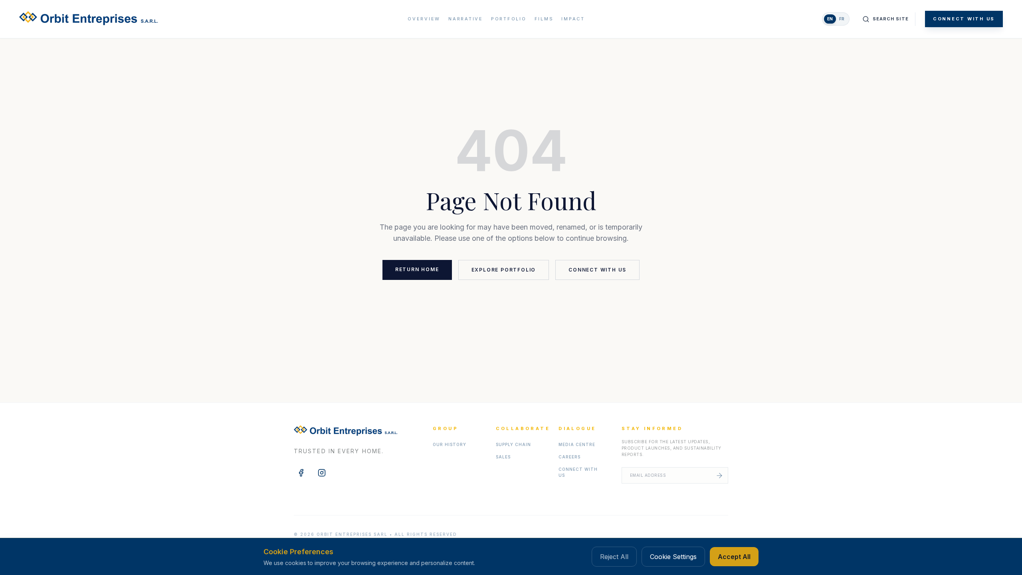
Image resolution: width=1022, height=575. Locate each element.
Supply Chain (513, 444)
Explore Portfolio (503, 270)
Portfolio (509, 19)
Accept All (734, 557)
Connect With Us (964, 19)
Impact (573, 19)
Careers (569, 456)
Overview (424, 19)
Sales (503, 456)
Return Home (417, 269)
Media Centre (577, 444)
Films (544, 19)
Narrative (465, 19)
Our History (449, 444)
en (830, 18)
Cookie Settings (673, 557)
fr (841, 18)
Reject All (614, 557)
